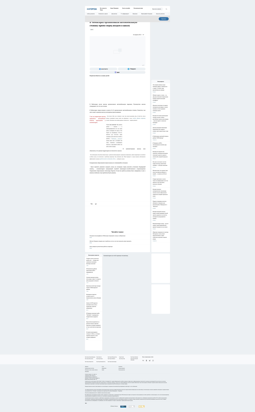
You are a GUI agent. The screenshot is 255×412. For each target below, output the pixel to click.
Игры (101, 10)
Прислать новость (156, 9)
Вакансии (135, 13)
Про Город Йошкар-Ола (112, 356)
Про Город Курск (99, 358)
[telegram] (96, 204)
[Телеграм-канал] (131, 69)
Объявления (104, 368)
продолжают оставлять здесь (108, 159)
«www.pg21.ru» (94, 374)
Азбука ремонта (91, 13)
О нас (103, 366)
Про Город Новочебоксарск (90, 356)
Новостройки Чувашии (146, 13)
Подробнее (120, 390)
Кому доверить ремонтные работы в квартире (101, 247)
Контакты (120, 366)
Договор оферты (122, 368)
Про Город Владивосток (100, 361)
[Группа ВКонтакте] (103, 69)
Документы (114, 13)
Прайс (103, 369)
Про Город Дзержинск (89, 361)
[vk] (92, 204)
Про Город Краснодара (112, 361)
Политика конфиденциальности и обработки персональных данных (97, 392)
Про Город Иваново (134, 356)
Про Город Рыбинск (111, 358)
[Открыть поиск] (166, 9)
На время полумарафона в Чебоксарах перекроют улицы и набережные (107, 236)
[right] (168, 14)
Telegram (86, 366)
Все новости (103, 8)
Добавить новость (117, 138)
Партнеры (87, 371)
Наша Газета (121, 356)
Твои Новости (99, 356)
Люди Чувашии (114, 8)
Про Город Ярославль (89, 358)
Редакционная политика (89, 368)
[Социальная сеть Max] (117, 72)
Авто (91, 29)
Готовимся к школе (103, 13)
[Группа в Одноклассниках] (146, 360)
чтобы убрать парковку (139, 118)
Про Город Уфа (122, 358)
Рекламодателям (138, 8)
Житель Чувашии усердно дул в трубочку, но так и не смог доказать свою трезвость (110, 241)
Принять (163, 18)
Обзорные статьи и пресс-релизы (91, 369)
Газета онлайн (126, 8)
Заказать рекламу (160, 13)
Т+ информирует (125, 13)
